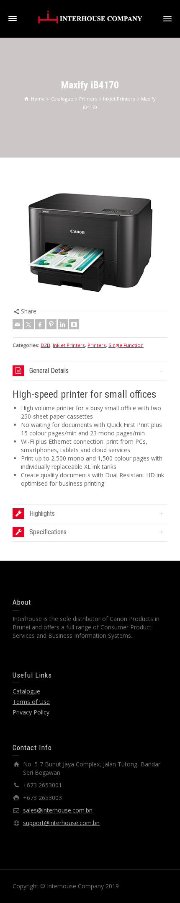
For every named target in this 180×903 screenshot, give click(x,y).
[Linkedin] (63, 324)
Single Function (126, 345)
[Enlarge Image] (90, 238)
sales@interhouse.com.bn (58, 810)
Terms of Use (31, 702)
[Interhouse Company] (90, 17)
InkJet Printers (69, 345)
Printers (96, 345)
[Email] (18, 324)
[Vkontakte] (74, 324)
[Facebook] (40, 324)
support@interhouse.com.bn (61, 823)
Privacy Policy (31, 712)
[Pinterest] (51, 324)
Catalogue (26, 691)
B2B (45, 345)
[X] (29, 324)
